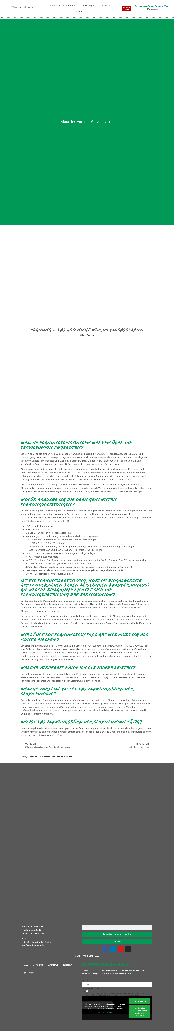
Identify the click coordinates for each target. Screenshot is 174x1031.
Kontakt (117, 941)
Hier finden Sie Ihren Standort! (117, 934)
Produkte (105, 5)
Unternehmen (70, 5)
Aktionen (79, 11)
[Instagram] (128, 949)
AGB (26, 965)
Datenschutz (53, 965)
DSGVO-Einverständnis (93, 988)
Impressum (67, 965)
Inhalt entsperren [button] (139, 1001)
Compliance (38, 965)
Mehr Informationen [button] (105, 1012)
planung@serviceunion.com (51, 649)
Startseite (55, 5)
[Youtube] (121, 949)
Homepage (23, 756)
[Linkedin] (113, 949)
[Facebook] (105, 949)
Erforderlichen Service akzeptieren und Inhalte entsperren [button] (139, 1012)
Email (85, 981)
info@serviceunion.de (33, 945)
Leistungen (89, 5)
